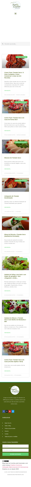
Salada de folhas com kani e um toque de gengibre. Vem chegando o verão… (15, 276)
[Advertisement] (15, 28)
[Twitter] (13, 411)
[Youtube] (10, 411)
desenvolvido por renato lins (15, 474)
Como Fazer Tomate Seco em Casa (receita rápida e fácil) (14, 360)
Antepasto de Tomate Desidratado (11, 197)
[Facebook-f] (3, 411)
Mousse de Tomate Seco (12, 158)
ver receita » (7, 90)
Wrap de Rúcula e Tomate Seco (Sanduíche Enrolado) (15, 235)
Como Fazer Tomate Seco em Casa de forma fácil (14, 118)
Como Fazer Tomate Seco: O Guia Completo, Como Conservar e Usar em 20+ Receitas (14, 75)
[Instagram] (6, 411)
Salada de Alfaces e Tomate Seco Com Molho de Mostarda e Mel (15, 319)
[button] (15, 13)
